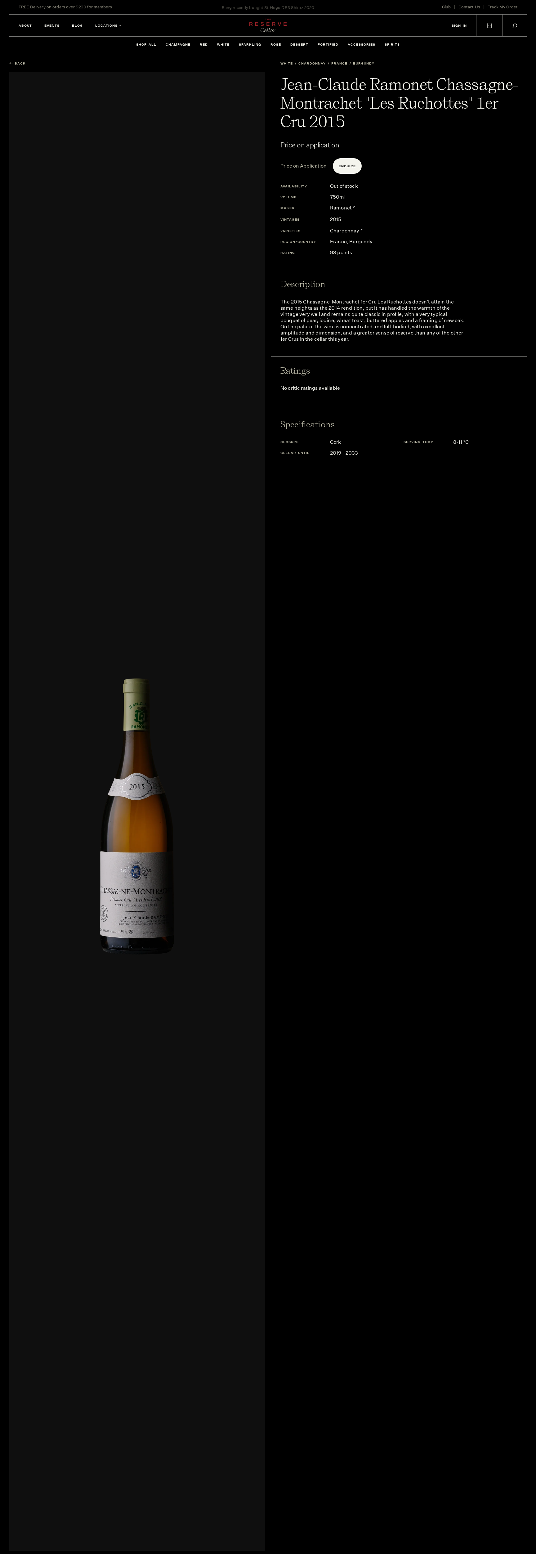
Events (52, 25)
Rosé (275, 44)
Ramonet (341, 208)
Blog (77, 25)
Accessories (361, 44)
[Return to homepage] (268, 25)
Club (446, 7)
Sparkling (250, 44)
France (339, 63)
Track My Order (502, 7)
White (223, 44)
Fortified (328, 44)
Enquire (347, 166)
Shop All (146, 44)
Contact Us (469, 7)
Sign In (459, 25)
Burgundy (363, 63)
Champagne (178, 44)
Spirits (392, 44)
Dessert (299, 44)
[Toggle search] (515, 26)
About (25, 25)
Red (204, 44)
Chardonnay (312, 63)
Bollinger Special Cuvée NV (292, 7)
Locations (106, 25)
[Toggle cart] (489, 25)
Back (20, 63)
